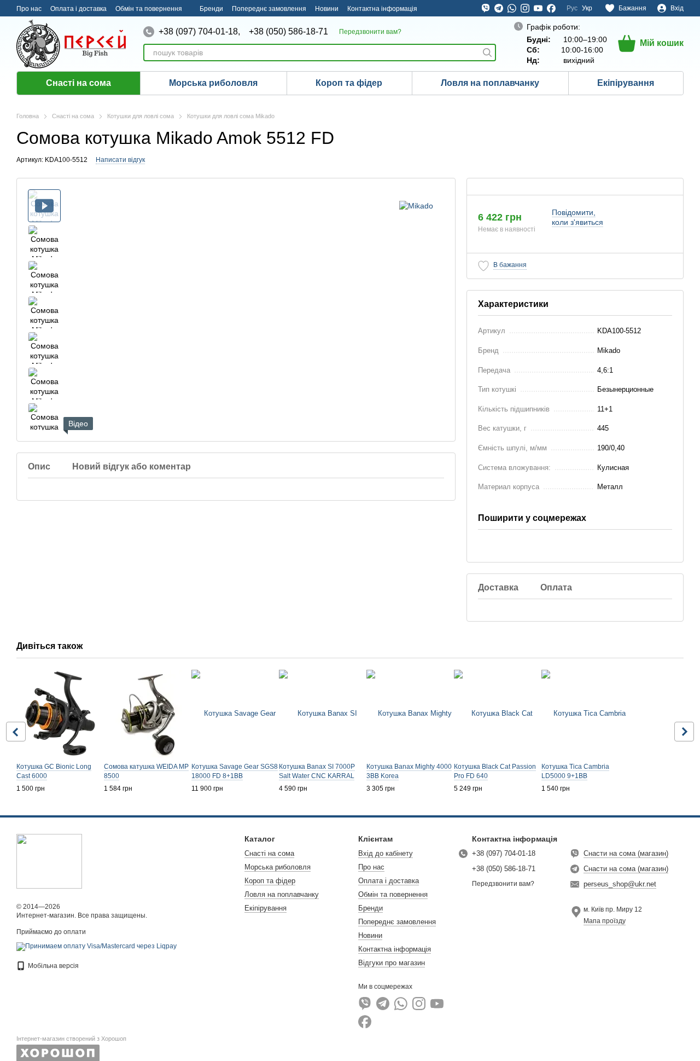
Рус (572, 8)
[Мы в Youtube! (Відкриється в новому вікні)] (538, 8)
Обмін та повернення (148, 9)
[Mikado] (416, 205)
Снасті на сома (78, 83)
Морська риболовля (213, 83)
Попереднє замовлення (269, 9)
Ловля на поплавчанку (490, 83)
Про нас (29, 9)
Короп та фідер (349, 83)
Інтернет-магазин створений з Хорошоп (71, 1038)
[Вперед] (684, 731)
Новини (327, 9)
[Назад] (16, 731)
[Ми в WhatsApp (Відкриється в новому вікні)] (512, 8)
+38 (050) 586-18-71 (288, 31)
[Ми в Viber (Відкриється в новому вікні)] (485, 8)
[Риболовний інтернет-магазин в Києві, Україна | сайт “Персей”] (49, 861)
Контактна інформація (382, 9)
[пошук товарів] (487, 52)
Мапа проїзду (605, 921)
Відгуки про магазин (391, 963)
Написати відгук (120, 160)
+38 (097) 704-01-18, (199, 31)
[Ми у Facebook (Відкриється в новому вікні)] (551, 8)
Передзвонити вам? (370, 32)
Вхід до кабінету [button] (385, 853)
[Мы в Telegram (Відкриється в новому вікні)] (498, 8)
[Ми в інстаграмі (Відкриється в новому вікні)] (525, 8)
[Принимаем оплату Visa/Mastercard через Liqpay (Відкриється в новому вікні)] (96, 946)
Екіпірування (625, 83)
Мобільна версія (52, 966)
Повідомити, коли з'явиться (577, 217)
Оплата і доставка (78, 9)
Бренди (211, 9)
